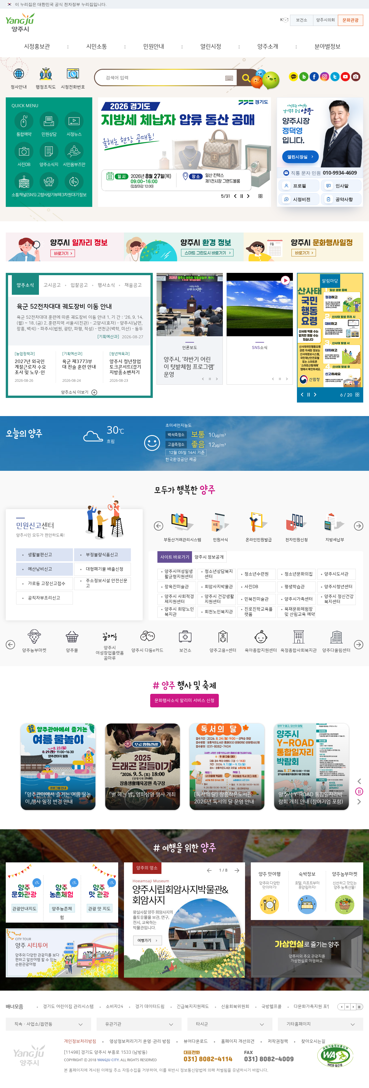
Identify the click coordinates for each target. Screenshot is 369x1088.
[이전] (341, 1006)
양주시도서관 (336, 574)
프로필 (299, 185)
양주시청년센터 (338, 586)
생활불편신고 (40, 554)
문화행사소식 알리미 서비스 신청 (184, 700)
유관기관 (113, 1024)
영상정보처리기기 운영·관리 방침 (140, 1041)
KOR (284, 19)
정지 (242, 196)
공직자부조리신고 (44, 598)
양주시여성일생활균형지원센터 (179, 574)
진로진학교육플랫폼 (258, 612)
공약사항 (344, 199)
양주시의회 (325, 20)
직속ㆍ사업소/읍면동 (33, 1024)
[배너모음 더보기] (359, 1007)
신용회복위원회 (172, 1006)
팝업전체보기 (357, 395)
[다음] (353, 1006)
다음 (248, 196)
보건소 (301, 20)
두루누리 (302, 1006)
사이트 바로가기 (174, 557)
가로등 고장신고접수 (46, 583)
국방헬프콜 (209, 1006)
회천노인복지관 (219, 611)
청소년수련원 (256, 574)
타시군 (202, 1024)
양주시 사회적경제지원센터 (179, 599)
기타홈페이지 (299, 1024)
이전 (235, 196)
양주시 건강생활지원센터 (219, 599)
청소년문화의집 (299, 574)
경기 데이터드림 (87, 1006)
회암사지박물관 (219, 586)
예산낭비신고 (40, 569)
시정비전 (301, 199)
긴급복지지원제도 (130, 1006)
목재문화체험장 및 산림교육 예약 (300, 612)
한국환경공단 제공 (181, 459)
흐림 (93, 427)
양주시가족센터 (299, 599)
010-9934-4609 (340, 173)
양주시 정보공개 (209, 557)
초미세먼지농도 (178, 425)
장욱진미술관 (177, 586)
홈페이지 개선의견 (238, 1041)
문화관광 (350, 20)
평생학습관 (295, 586)
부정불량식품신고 (102, 554)
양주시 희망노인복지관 (179, 612)
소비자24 (51, 1006)
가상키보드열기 (229, 78)
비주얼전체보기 (260, 196)
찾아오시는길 (313, 1041)
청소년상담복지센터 (219, 574)
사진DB (251, 586)
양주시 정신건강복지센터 (339, 599)
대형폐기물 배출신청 (104, 569)
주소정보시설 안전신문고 (106, 583)
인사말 (342, 185)
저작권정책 (278, 1041)
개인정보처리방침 (80, 1041)
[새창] (293, 80)
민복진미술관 (256, 599)
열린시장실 (297, 156)
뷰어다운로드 (196, 1041)
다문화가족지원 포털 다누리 (256, 1006)
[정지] (348, 1006)
